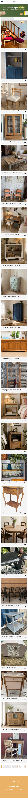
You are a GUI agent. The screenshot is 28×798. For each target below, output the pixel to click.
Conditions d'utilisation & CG (12, 789)
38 (25, 766)
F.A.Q (21, 789)
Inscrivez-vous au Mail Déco (14, 786)
